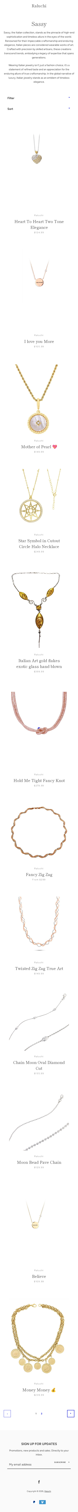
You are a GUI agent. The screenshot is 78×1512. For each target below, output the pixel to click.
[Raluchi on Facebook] (39, 1481)
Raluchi (39, 5)
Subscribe (60, 1462)
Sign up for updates (39, 1444)
